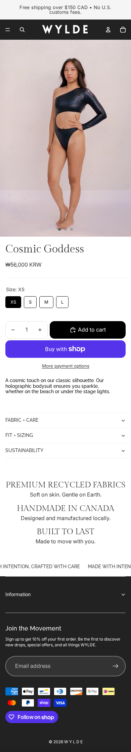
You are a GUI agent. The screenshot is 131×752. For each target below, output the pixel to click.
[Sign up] (115, 666)
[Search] (22, 29)
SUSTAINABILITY (24, 450)
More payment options (65, 366)
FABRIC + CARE (21, 420)
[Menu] (7, 29)
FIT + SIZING (19, 435)
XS (13, 300)
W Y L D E (73, 741)
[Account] (108, 29)
